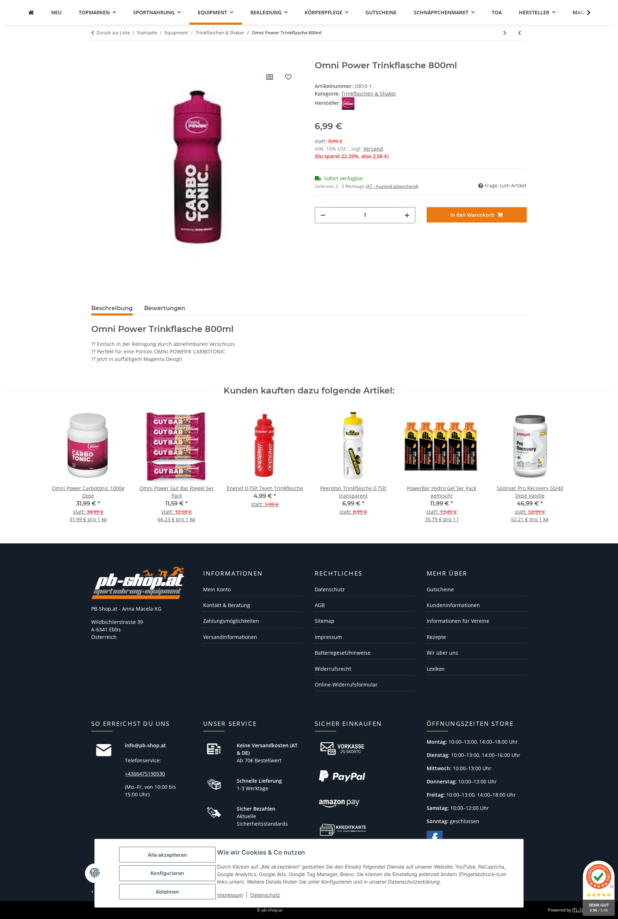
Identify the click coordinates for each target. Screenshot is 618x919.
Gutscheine (440, 589)
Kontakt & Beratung (226, 605)
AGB (320, 605)
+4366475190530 (145, 773)
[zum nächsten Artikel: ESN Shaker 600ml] (504, 32)
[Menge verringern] (323, 215)
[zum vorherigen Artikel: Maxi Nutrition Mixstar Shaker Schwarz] (519, 32)
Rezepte (436, 637)
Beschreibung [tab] (112, 308)
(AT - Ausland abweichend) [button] (392, 186)
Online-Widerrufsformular (346, 684)
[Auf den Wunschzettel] (288, 77)
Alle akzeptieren (167, 855)
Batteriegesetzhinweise (343, 652)
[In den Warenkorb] (97, 56)
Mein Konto (217, 589)
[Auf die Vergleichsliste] (270, 77)
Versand (373, 148)
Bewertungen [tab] (164, 308)
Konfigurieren (167, 873)
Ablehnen (167, 892)
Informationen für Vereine (458, 620)
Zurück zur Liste (113, 32)
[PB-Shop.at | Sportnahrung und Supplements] (31, 12)
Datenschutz (265, 895)
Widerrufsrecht (333, 668)
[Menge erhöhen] (407, 215)
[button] (584, 12)
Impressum (230, 895)
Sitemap (324, 620)
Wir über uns (442, 652)
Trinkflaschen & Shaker (368, 93)
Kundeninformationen (453, 605)
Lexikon (436, 668)
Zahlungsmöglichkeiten (231, 620)
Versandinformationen (230, 637)
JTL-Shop (580, 910)
